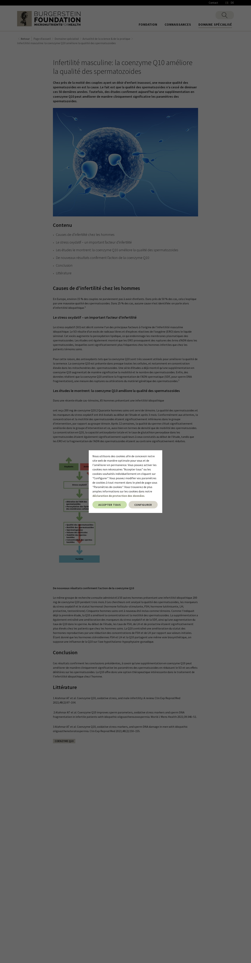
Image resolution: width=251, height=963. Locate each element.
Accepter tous (109, 505)
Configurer (143, 505)
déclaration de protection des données (118, 496)
